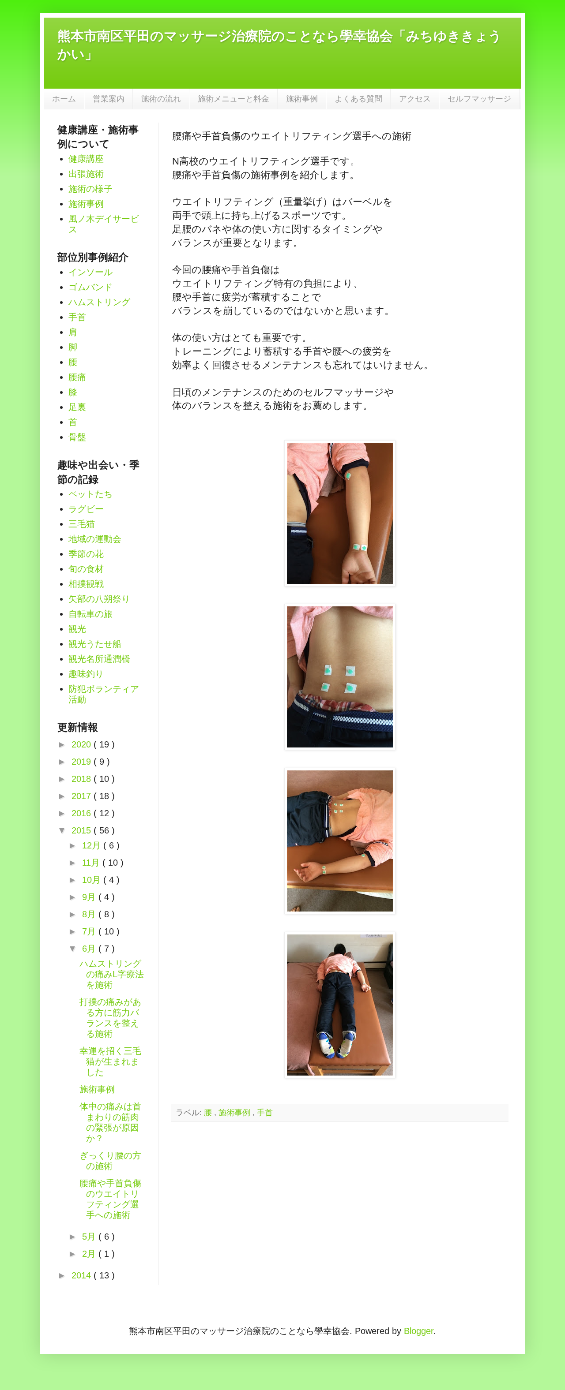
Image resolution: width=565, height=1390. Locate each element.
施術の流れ (161, 98)
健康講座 (86, 159)
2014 (83, 1275)
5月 (90, 1236)
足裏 (77, 407)
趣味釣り (86, 674)
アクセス (415, 98)
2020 (83, 744)
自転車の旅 (90, 614)
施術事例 (302, 98)
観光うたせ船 (94, 644)
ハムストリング (99, 302)
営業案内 (108, 98)
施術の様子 (90, 189)
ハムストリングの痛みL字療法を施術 (111, 974)
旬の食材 (86, 569)
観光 (77, 629)
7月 (90, 931)
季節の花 (86, 554)
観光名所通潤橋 (99, 659)
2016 (83, 813)
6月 (90, 948)
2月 (90, 1254)
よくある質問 (358, 98)
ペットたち (90, 494)
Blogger (418, 1331)
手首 (265, 1112)
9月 (90, 897)
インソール (90, 272)
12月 (92, 845)
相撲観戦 (86, 584)
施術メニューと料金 (233, 98)
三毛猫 (81, 524)
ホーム (64, 98)
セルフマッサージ (479, 98)
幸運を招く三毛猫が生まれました (110, 1061)
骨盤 (77, 437)
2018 (83, 779)
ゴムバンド (90, 287)
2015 (83, 830)
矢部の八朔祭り (99, 599)
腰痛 (77, 377)
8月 (90, 914)
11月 (92, 862)
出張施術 (86, 174)
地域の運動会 (94, 539)
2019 (83, 761)
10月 (92, 880)
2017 (83, 796)
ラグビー (86, 509)
